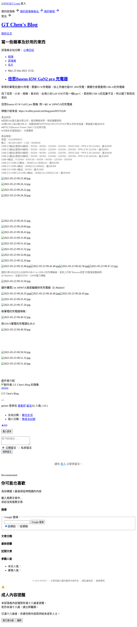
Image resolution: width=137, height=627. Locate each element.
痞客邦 (22, 405)
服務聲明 (100, 580)
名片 (10, 64)
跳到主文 (6, 33)
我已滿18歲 (8, 620)
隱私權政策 (87, 580)
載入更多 (7, 431)
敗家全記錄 (28, 419)
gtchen (4, 387)
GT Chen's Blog (19, 25)
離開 (19, 620)
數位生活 (27, 415)
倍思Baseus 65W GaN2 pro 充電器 (38, 79)
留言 (29, 405)
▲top (4, 425)
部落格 (12, 60)
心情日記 (28, 50)
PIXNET (43, 580)
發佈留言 (7, 452)
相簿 (10, 56)
